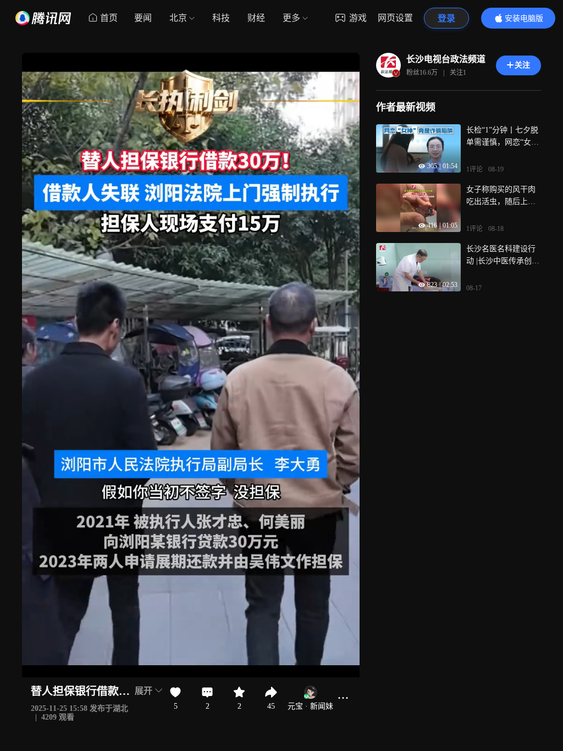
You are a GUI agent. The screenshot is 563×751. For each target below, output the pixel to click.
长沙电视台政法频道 (445, 59)
